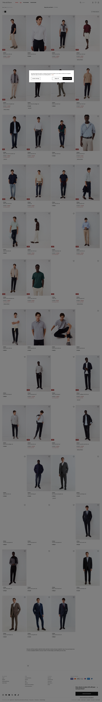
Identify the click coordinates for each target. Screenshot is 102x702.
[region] (51, 76)
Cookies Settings (35, 78)
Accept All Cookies (67, 78)
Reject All (57, 78)
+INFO (52, 74)
